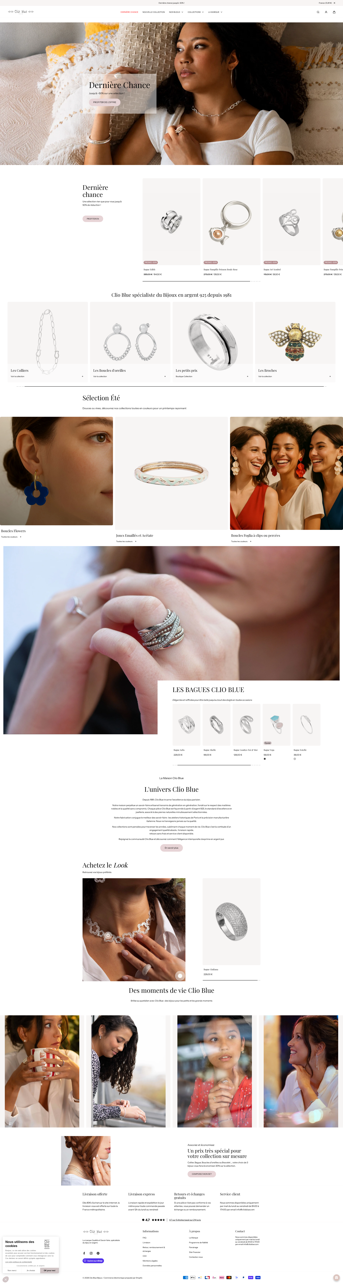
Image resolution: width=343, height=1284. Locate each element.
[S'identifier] (326, 12)
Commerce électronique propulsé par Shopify (123, 1278)
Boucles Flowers (13, 531)
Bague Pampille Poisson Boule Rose (221, 269)
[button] (334, 12)
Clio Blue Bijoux (95, 1278)
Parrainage (193, 1247)
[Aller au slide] (180, 976)
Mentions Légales (150, 1261)
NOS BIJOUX (174, 12)
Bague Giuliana (211, 969)
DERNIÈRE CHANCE (129, 12)
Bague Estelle (210, 750)
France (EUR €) (325, 3)
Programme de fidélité (198, 1242)
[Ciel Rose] (175, 759)
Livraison (146, 1242)
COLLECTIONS (194, 12)
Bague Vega (179, 750)
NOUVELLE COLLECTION (154, 12)
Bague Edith (149, 269)
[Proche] (334, 3)
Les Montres (102, 370)
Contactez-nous (196, 1257)
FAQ (144, 1238)
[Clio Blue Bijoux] (21, 12)
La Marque (193, 1238)
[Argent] (205, 759)
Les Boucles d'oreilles (274, 370)
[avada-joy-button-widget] (336, 1277)
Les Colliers (184, 370)
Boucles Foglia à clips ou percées (255, 535)
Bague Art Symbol (272, 269)
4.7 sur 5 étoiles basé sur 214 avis (185, 1220)
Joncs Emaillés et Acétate (134, 535)
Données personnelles (152, 1265)
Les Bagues (19, 370)
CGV (145, 1256)
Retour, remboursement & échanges (154, 1249)
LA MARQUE (213, 12)
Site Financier (194, 1252)
